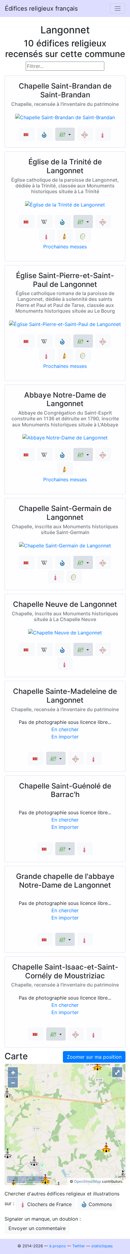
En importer (65, 737)
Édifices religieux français (41, 8)
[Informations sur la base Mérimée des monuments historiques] (85, 134)
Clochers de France (49, 1204)
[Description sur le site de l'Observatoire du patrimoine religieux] (83, 235)
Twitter (78, 1246)
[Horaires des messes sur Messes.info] (65, 235)
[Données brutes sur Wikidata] (26, 134)
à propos (57, 1246)
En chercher (65, 729)
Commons (100, 1204)
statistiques (102, 1246)
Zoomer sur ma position (94, 1057)
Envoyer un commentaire (37, 1228)
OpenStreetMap (87, 1181)
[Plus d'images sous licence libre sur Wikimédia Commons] (45, 134)
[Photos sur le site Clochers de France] (103, 134)
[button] (64, 134)
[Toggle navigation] (117, 8)
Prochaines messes (65, 247)
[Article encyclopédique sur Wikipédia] (45, 221)
